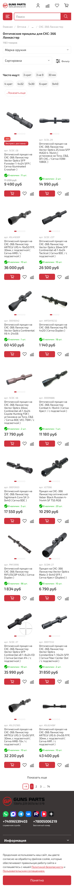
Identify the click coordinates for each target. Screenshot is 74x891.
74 (48, 786)
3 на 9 (39, 74)
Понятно (37, 880)
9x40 (55, 83)
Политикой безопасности (47, 866)
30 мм (52, 74)
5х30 (31, 83)
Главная (8, 26)
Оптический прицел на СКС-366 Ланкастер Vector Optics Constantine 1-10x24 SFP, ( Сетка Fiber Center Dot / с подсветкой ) (54, 653)
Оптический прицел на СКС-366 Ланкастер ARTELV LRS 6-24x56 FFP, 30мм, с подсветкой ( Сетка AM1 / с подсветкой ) (54, 736)
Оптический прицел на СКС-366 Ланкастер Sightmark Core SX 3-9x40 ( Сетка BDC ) (18, 495)
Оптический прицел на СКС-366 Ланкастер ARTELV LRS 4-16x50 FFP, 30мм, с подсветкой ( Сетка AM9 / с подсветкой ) (19, 248)
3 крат (27, 74)
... (32, 26)
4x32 (20, 83)
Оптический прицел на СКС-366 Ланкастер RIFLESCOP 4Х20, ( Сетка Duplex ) (19, 573)
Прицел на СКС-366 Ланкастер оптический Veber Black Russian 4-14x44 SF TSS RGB (53, 495)
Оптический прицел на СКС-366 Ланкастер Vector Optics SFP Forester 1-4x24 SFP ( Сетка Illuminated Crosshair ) (18, 162)
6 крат (43, 83)
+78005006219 (45, 821)
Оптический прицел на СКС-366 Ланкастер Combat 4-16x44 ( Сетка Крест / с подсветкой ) (54, 406)
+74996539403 (15, 821)
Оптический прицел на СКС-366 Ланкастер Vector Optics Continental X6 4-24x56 (19, 329)
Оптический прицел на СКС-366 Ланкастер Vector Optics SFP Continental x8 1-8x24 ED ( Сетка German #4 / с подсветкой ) (19, 653)
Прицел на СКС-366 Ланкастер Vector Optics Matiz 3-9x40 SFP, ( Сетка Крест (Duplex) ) (54, 573)
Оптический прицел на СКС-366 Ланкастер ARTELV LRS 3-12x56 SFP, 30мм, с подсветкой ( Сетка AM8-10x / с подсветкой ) (19, 736)
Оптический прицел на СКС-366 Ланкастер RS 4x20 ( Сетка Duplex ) (53, 327)
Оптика (21, 26)
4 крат (8, 83)
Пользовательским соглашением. (24, 870)
